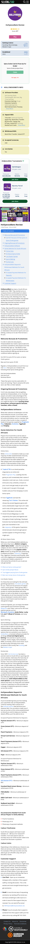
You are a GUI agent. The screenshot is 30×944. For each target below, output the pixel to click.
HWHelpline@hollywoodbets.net (14, 906)
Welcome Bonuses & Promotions (14, 235)
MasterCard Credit (10, 125)
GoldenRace (4, 634)
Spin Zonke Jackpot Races (10, 570)
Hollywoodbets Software (12, 246)
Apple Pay (8, 119)
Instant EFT (13, 123)
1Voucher (8, 118)
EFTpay (7, 123)
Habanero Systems (11, 103)
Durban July (10, 262)
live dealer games (20, 584)
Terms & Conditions (20, 924)
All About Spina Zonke (13, 254)
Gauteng (21, 645)
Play (15, 37)
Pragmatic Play (10, 475)
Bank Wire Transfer (18, 119)
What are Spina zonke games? (11, 567)
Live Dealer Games (12, 256)
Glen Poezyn (5, 227)
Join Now (15, 179)
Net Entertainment (10, 107)
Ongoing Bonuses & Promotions (14, 243)
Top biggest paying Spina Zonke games (14, 572)
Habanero (17, 553)
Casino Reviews (5, 209)
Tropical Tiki (6, 469)
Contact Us (7, 921)
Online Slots (10, 251)
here (4, 368)
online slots (8, 454)
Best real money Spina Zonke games (13, 575)
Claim (15, 72)
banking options (8, 706)
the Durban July (13, 654)
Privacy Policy (8, 924)
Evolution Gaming (10, 101)
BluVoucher (8, 121)
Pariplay (19, 107)
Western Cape (7, 647)
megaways (8, 527)
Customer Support (10, 283)
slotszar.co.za (21, 942)
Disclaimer (23, 921)
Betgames (4, 608)
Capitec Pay (16, 121)
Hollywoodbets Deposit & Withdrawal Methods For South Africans (14, 267)
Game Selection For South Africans (15, 248)
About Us (15, 921)
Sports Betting (10, 259)
